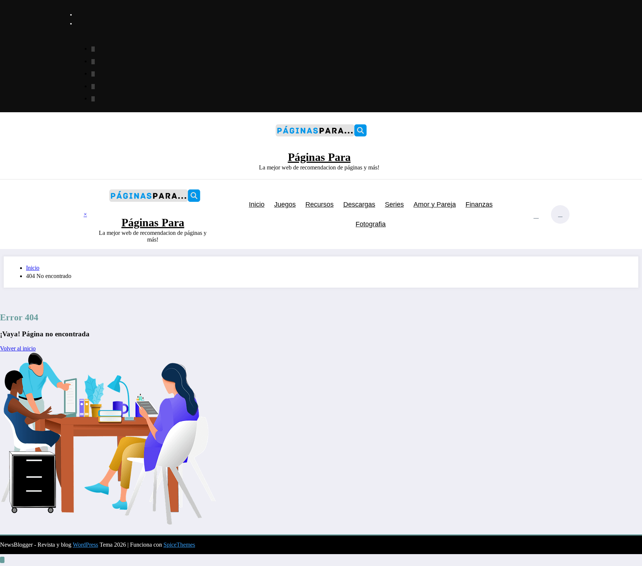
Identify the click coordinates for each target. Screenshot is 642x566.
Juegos (285, 204)
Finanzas (479, 204)
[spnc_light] (560, 214)
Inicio (257, 204)
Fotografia (371, 224)
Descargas (359, 204)
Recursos (319, 204)
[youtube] (93, 98)
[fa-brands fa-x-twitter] (93, 61)
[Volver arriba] (2, 560)
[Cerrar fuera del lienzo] (92, 214)
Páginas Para (319, 157)
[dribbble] (93, 74)
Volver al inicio (18, 348)
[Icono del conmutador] (77, 215)
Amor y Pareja (435, 204)
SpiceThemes (179, 544)
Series (394, 204)
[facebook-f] (93, 49)
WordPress (85, 544)
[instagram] (93, 86)
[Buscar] (536, 215)
